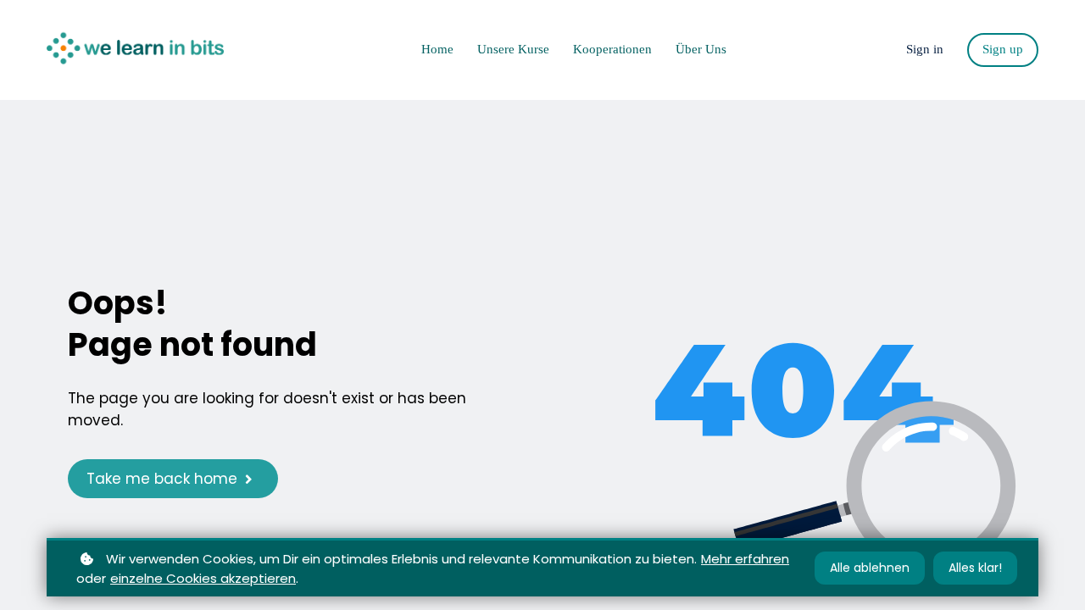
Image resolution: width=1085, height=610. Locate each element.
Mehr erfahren (745, 559)
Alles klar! (975, 567)
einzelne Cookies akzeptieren (203, 578)
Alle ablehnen (870, 567)
